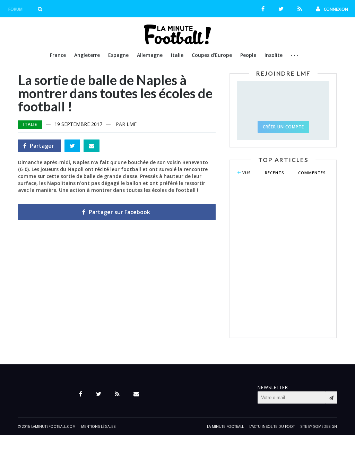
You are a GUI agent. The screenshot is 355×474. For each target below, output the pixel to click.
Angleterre (87, 55)
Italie (177, 55)
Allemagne (150, 55)
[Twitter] (281, 8)
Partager (38, 147)
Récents (274, 172)
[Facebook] (262, 8)
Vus (246, 172)
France (58, 55)
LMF (132, 124)
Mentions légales (98, 426)
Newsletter (273, 387)
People (248, 55)
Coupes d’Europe (212, 55)
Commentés (312, 172)
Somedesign (325, 426)
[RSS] (300, 8)
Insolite (274, 55)
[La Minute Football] (177, 42)
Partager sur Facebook (119, 212)
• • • (294, 55)
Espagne (118, 55)
